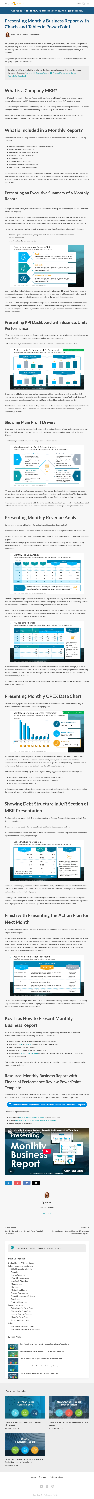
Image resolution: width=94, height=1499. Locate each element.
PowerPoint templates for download (25, 1329)
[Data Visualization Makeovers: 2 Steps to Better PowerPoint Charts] (13, 1347)
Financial (25, 34)
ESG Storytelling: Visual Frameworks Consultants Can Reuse (42, 1351)
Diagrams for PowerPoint (21, 1311)
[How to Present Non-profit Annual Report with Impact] (13, 1376)
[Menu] (88, 4)
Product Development (19, 1293)
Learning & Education (19, 1281)
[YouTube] (41, 1486)
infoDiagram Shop (55, 1477)
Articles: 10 (47, 1213)
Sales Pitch (15, 1299)
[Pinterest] (17, 1183)
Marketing (15, 1287)
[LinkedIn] (8, 1183)
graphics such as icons (29, 1053)
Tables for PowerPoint (20, 1320)
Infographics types (15, 1305)
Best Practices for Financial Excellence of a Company (36, 1120)
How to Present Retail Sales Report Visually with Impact (40, 1366)
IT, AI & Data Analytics (20, 1278)
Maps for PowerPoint (19, 1317)
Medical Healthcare (19, 1290)
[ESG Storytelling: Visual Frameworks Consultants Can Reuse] (13, 1354)
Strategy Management (20, 1302)
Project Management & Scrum (23, 1296)
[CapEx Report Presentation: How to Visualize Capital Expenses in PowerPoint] (25, 1444)
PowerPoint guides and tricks (22, 1326)
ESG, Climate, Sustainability (22, 1269)
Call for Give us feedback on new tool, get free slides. (47, 10)
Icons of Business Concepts (21, 1314)
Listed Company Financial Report (32, 1117)
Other (10, 1323)
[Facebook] (26, 1183)
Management (35, 34)
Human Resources (18, 1275)
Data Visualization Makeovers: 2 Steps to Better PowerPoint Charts (44, 1344)
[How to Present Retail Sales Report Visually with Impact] (13, 1368)
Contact (42, 1477)
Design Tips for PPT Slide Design (21, 1263)
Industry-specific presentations (20, 1266)
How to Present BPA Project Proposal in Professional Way (41, 1359)
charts (28, 1044)
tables (20, 1044)
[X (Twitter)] (36, 1183)
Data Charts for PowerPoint (22, 1308)
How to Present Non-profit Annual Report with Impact (39, 1373)
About (33, 1477)
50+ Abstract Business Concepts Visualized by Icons (39, 1248)
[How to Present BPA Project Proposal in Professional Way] (13, 1361)
